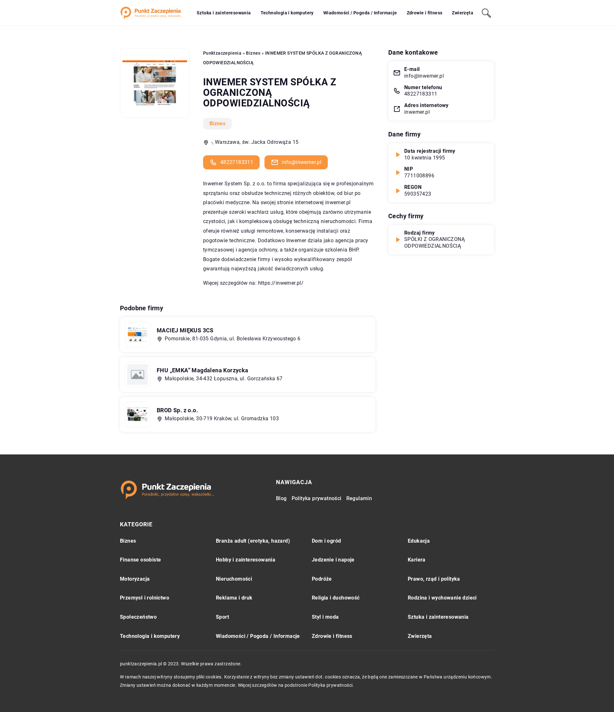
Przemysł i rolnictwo (144, 598)
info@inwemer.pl (301, 162)
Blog (281, 498)
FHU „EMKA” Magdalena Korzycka (202, 370)
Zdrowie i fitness (425, 12)
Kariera (417, 560)
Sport (222, 617)
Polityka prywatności (317, 498)
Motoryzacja (135, 579)
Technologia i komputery (287, 12)
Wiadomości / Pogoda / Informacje (360, 12)
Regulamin (359, 498)
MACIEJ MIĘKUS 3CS (185, 330)
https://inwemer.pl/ (281, 283)
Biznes (217, 123)
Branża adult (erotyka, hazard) (253, 541)
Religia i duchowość (336, 598)
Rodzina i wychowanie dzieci (442, 598)
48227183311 (236, 162)
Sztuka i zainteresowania (224, 12)
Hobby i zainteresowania (245, 560)
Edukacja (419, 541)
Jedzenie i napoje (333, 560)
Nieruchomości (234, 579)
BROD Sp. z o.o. (177, 410)
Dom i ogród (326, 541)
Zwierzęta (462, 12)
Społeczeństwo (138, 617)
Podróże (322, 579)
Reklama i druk (234, 598)
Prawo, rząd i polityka (434, 579)
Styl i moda (325, 617)
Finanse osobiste (140, 560)
